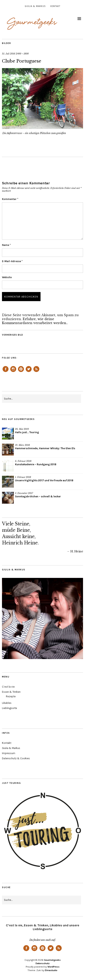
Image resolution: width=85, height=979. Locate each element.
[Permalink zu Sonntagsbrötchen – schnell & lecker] (8, 498)
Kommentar (10, 199)
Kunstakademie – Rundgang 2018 (35, 464)
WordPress (53, 966)
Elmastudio (51, 970)
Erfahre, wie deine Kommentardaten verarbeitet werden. (34, 321)
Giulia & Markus (35, 6)
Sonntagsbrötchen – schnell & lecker (38, 496)
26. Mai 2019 (22, 429)
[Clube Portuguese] (42, 128)
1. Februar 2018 (23, 477)
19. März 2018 (22, 445)
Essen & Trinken (11, 691)
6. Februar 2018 (23, 461)
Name (6, 245)
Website (7, 277)
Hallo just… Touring (27, 432)
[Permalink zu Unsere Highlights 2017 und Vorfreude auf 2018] (8, 482)
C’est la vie (8, 686)
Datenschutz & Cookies (16, 758)
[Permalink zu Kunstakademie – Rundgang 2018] (8, 466)
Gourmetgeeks (52, 960)
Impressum (8, 753)
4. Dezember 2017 (24, 493)
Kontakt (55, 6)
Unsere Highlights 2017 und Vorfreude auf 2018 (44, 480)
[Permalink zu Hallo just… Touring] (8, 434)
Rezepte (11, 696)
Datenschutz (43, 963)
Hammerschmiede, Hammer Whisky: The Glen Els (45, 448)
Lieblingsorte (9, 708)
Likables (6, 702)
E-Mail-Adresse (12, 261)
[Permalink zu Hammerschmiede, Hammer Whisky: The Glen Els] (8, 450)
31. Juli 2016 (8, 53)
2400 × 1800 (22, 53)
